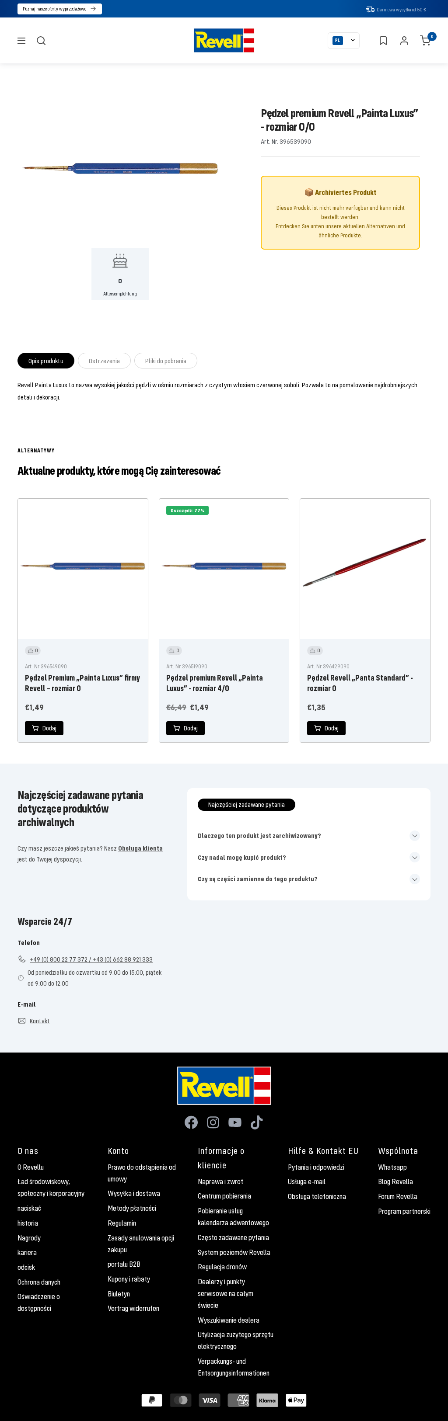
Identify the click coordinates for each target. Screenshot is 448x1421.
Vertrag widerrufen (133, 1308)
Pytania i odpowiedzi (316, 1167)
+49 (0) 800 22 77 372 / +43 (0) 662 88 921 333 (91, 959)
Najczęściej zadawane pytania (246, 804)
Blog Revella (395, 1181)
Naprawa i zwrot (220, 1181)
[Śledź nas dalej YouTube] (235, 1122)
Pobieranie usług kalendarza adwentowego (233, 1216)
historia (28, 1223)
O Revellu (31, 1167)
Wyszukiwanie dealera (228, 1320)
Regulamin (122, 1223)
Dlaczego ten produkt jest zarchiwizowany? (259, 835)
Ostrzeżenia (104, 360)
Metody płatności (132, 1208)
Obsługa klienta (140, 848)
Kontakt (40, 1020)
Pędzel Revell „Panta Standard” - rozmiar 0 (360, 682)
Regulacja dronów (222, 1267)
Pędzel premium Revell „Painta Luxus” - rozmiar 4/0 (214, 682)
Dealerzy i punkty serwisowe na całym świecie (225, 1293)
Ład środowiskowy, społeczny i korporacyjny (51, 1187)
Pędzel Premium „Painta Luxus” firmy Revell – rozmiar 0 (82, 682)
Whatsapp (392, 1167)
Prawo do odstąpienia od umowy (142, 1173)
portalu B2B (124, 1264)
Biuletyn (119, 1294)
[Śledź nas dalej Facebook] (191, 1122)
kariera (27, 1252)
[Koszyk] (425, 40)
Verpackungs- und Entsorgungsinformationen (234, 1367)
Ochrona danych (39, 1282)
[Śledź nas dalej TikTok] (257, 1122)
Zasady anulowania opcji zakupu (141, 1243)
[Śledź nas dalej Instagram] (213, 1122)
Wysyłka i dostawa (134, 1193)
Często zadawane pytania (233, 1237)
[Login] (404, 40)
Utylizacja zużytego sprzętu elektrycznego (235, 1340)
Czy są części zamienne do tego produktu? (258, 878)
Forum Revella (397, 1196)
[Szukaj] (41, 40)
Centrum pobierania (224, 1196)
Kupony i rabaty (129, 1279)
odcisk (26, 1267)
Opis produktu (45, 360)
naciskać (29, 1208)
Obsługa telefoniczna (317, 1196)
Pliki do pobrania (165, 360)
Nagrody (29, 1238)
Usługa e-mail (307, 1181)
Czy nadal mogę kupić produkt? (242, 857)
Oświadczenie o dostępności (39, 1302)
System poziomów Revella (234, 1252)
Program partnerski (404, 1211)
